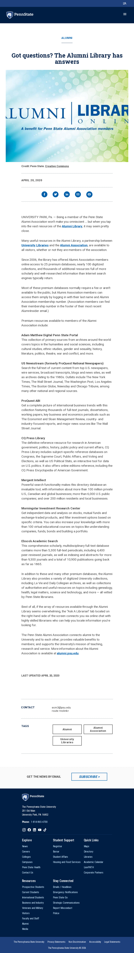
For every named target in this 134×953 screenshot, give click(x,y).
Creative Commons (57, 166)
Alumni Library (72, 226)
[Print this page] (89, 194)
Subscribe (88, 777)
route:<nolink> (60, 710)
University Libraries (35, 245)
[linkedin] (67, 194)
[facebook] (44, 194)
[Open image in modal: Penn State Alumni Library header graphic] (67, 116)
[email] (78, 194)
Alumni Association (73, 245)
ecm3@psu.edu (61, 707)
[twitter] (56, 194)
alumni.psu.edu (68, 653)
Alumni (66, 38)
